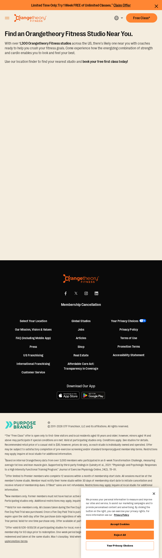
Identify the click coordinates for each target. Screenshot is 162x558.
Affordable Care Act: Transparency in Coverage (81, 366)
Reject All (120, 534)
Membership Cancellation (81, 304)
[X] (75, 293)
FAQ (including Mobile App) (33, 338)
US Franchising (33, 355)
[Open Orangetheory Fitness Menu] (7, 18)
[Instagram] (86, 293)
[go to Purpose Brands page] (20, 425)
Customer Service (33, 372)
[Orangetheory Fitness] (81, 278)
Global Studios (81, 321)
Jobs (81, 329)
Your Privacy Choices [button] (124, 321)
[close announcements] (156, 5)
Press (33, 347)
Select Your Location (33, 321)
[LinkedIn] (96, 293)
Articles (81, 338)
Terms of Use (128, 338)
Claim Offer (122, 5)
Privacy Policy (129, 329)
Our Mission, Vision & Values (33, 329)
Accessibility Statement (128, 355)
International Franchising (33, 364)
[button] (118, 17)
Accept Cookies (120, 524)
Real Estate (81, 355)
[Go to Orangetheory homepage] (30, 18)
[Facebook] (65, 293)
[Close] (154, 493)
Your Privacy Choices (120, 545)
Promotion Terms (129, 346)
